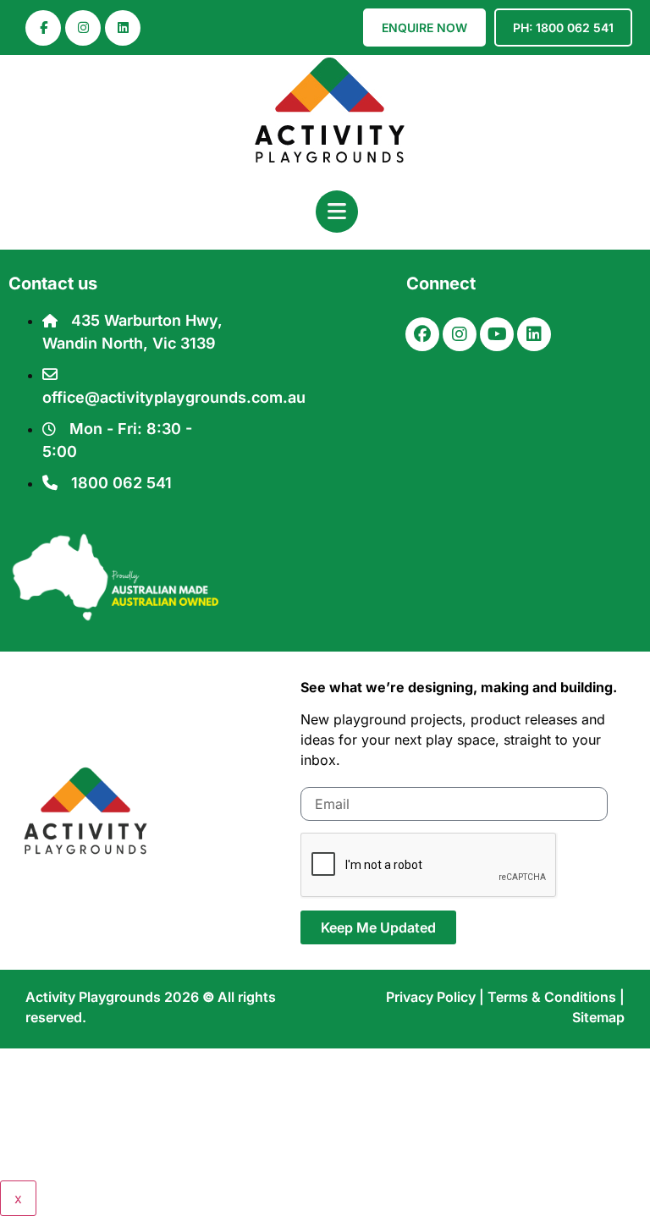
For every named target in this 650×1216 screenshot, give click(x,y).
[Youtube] (497, 334)
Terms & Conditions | (556, 996)
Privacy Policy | (437, 996)
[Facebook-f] (43, 28)
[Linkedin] (122, 28)
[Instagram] (83, 28)
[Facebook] (422, 334)
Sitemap (598, 1017)
